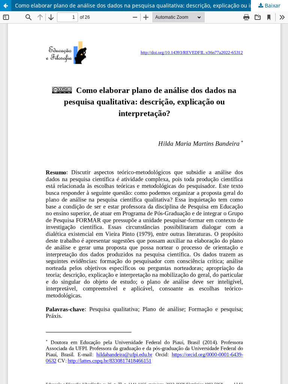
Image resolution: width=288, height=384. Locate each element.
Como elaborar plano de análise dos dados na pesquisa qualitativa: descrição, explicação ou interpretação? (150, 5)
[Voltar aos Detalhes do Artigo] (5, 5)
